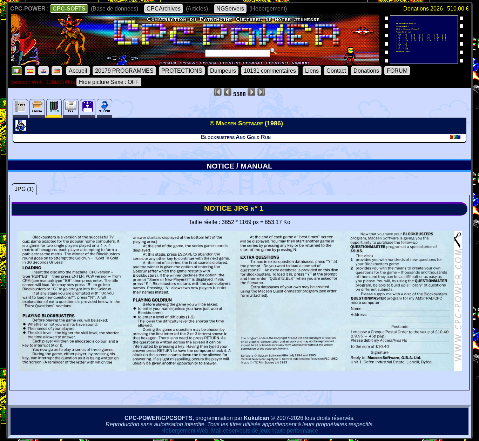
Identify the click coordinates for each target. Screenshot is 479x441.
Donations (366, 71)
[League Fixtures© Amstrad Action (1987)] (424, 62)
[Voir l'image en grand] (239, 369)
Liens (312, 71)
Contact (336, 71)
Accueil (78, 71)
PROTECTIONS (181, 71)
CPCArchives (164, 9)
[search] (273, 51)
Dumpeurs (223, 71)
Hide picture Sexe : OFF (109, 82)
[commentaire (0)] (104, 108)
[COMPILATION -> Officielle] (21, 128)
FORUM (397, 71)
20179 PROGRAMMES (124, 71)
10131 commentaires (270, 71)
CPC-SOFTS (69, 9)
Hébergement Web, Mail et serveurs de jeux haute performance (239, 431)
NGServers (230, 9)
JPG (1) (24, 189)
